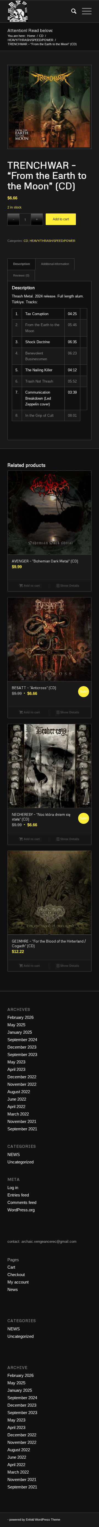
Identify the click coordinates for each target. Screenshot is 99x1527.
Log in (12, 1187)
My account (18, 1282)
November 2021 (21, 1121)
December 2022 (21, 1076)
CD (26, 240)
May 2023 (16, 1062)
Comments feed (21, 1202)
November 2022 (21, 1084)
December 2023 (21, 1047)
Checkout (16, 1274)
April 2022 (16, 1106)
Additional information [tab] (55, 264)
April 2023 (16, 1069)
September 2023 (22, 1054)
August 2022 (18, 1091)
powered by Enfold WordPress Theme (34, 1519)
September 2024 (22, 1039)
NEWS (13, 1154)
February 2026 (20, 1017)
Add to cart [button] (31, 585)
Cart (11, 1267)
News (12, 1289)
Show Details (69, 585)
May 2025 (16, 1024)
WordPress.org (21, 1209)
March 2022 (18, 1114)
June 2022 (16, 1099)
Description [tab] (21, 264)
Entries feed (18, 1195)
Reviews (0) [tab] (21, 275)
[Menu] (84, 11)
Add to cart (61, 219)
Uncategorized (20, 1162)
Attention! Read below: (30, 30)
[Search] (71, 11)
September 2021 (22, 1129)
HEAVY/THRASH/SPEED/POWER (52, 240)
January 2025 (19, 1032)
